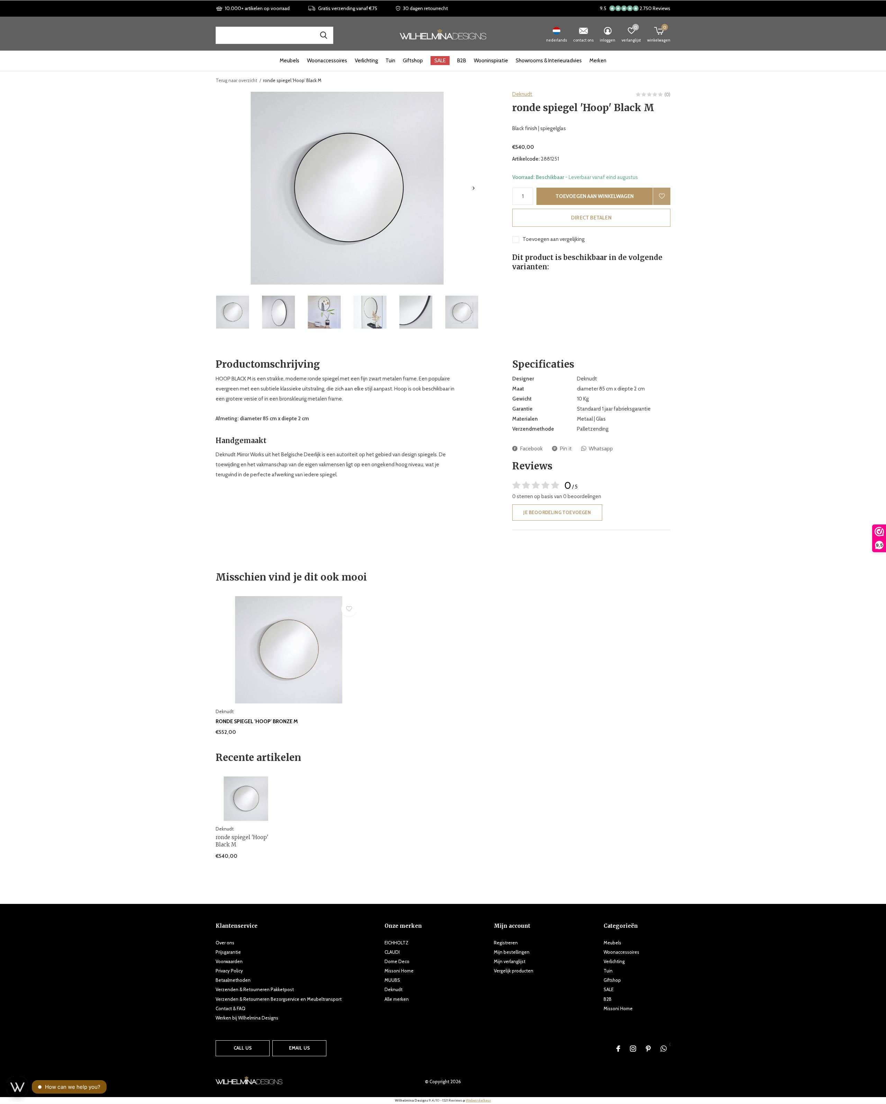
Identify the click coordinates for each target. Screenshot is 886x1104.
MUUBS (392, 980)
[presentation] (474, 188)
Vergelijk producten (513, 970)
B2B (461, 60)
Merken (597, 60)
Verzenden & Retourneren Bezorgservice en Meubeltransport (279, 999)
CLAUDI (392, 952)
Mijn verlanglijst (509, 961)
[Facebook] (618, 1048)
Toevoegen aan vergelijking (554, 239)
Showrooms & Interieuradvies (549, 60)
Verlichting (366, 60)
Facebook (531, 448)
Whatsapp (601, 448)
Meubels (289, 60)
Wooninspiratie (491, 60)
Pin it (566, 448)
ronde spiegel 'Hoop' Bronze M (257, 721)
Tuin (390, 60)
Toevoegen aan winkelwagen (594, 196)
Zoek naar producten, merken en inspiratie (323, 35)
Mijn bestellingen (512, 952)
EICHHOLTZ (396, 942)
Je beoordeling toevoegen (557, 512)
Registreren (506, 942)
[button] (233, 312)
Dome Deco (397, 961)
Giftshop (413, 60)
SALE (440, 60)
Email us (299, 1048)
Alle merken (397, 999)
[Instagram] (633, 1048)
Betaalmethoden (233, 980)
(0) (667, 94)
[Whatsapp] (663, 1048)
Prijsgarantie (228, 952)
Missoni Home (399, 970)
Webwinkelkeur (478, 1100)
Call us (243, 1048)
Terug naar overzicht (236, 80)
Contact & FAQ (230, 1008)
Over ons (225, 942)
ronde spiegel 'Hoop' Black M (242, 841)
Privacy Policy (229, 970)
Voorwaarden (229, 961)
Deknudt (522, 94)
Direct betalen (591, 218)
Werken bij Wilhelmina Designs (247, 1018)
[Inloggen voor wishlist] (661, 196)
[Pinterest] (648, 1048)
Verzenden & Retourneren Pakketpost (255, 989)
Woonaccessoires (327, 60)
